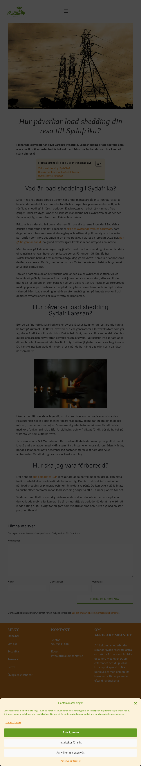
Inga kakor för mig (71, 742)
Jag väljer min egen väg (70, 752)
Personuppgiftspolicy (70, 761)
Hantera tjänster (13, 722)
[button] (135, 703)
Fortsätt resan (70, 732)
